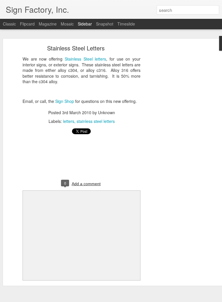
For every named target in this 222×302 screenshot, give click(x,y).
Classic (9, 24)
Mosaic (67, 24)
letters (68, 121)
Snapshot (104, 24)
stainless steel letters (96, 121)
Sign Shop (64, 101)
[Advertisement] (172, 138)
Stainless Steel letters (85, 59)
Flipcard (27, 24)
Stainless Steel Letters (76, 48)
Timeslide (126, 24)
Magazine (48, 24)
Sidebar (85, 24)
